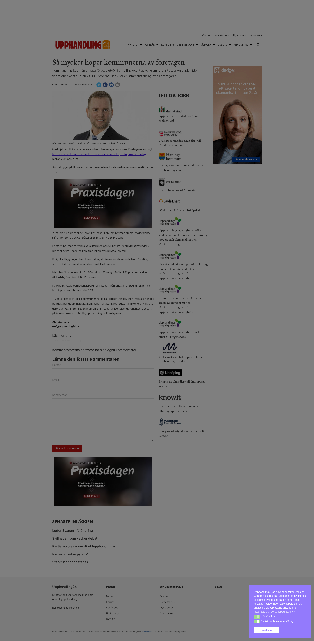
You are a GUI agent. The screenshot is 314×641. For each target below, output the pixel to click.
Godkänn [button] (267, 630)
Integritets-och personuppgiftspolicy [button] (274, 611)
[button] (293, 630)
